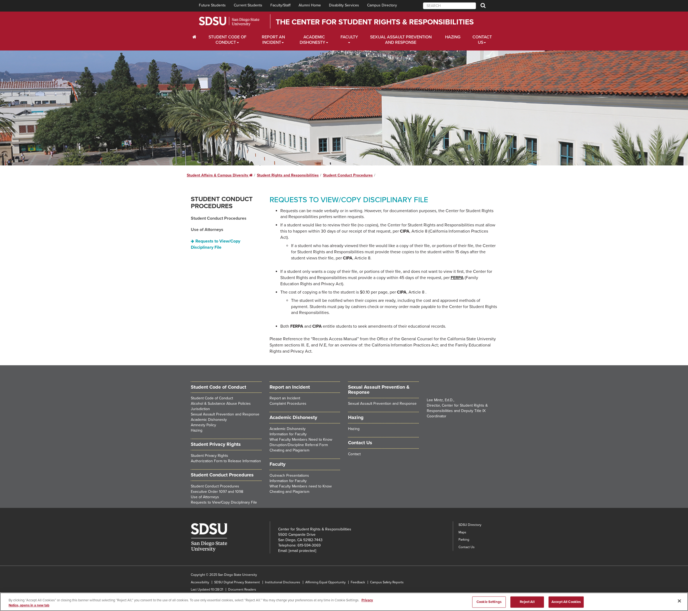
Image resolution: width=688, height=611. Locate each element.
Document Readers (242, 589)
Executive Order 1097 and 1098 (217, 491)
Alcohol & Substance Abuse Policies (221, 403)
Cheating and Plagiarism (289, 450)
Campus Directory (382, 5)
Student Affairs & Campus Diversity (220, 175)
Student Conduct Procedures (348, 175)
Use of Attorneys (207, 229)
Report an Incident (273, 39)
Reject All (527, 602)
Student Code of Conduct (227, 39)
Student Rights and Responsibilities (288, 175)
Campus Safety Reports (387, 582)
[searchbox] (449, 5)
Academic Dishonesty (312, 39)
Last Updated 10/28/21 (207, 589)
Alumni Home (310, 5)
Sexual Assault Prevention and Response (401, 39)
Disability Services (344, 5)
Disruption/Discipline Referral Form (299, 445)
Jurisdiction (200, 409)
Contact (354, 454)
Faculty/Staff (280, 5)
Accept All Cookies (566, 602)
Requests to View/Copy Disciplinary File (215, 244)
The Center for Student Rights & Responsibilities (375, 22)
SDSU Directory (469, 525)
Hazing (452, 37)
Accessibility (200, 582)
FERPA (457, 277)
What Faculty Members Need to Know (301, 439)
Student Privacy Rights (209, 455)
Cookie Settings (488, 602)
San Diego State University (229, 21)
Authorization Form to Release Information (226, 461)
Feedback (358, 582)
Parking (463, 539)
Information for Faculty (288, 434)
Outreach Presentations (289, 475)
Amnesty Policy (203, 425)
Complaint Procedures (288, 403)
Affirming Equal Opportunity (325, 582)
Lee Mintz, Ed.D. (440, 400)
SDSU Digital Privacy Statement (237, 582)
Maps (462, 532)
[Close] (679, 601)
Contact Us (482, 39)
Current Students (248, 5)
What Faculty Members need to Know (301, 486)
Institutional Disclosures (282, 582)
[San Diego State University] (230, 537)
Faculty (349, 37)
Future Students (212, 5)
